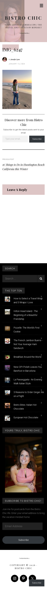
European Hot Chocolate (26, 417)
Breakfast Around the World (27, 356)
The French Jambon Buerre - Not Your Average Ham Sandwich (28, 344)
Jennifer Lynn (15, 59)
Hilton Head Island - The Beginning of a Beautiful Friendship (26, 315)
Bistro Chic (23, 18)
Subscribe (37, 139)
